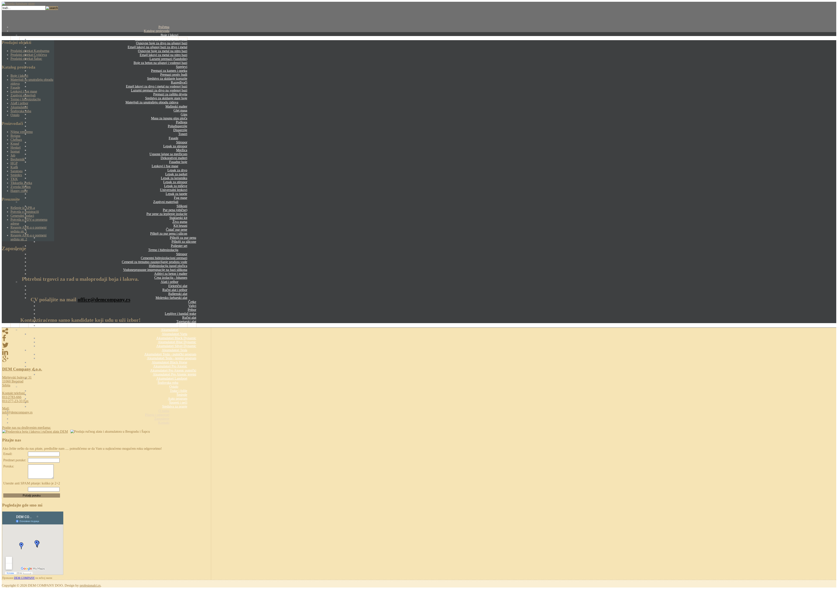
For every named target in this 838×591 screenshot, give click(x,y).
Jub (12, 155)
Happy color (19, 191)
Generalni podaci (22, 215)
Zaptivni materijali (165, 202)
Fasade (173, 138)
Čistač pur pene (176, 229)
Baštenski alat (177, 294)
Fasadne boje (178, 162)
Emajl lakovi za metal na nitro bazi (163, 55)
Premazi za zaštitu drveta (170, 94)
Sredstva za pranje (174, 406)
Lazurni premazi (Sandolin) (168, 59)
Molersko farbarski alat (171, 298)
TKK (14, 179)
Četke (192, 302)
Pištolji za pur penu (183, 238)
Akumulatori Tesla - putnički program (170, 354)
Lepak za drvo (177, 170)
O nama (163, 411)
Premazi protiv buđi (173, 74)
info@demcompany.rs (17, 412)
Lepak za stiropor (175, 146)
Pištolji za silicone (184, 241)
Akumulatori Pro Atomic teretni (174, 374)
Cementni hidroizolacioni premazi (164, 258)
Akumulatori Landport (171, 378)
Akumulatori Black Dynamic (176, 338)
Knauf (14, 143)
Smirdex (16, 175)
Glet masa (180, 110)
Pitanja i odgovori (157, 415)
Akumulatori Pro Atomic (170, 366)
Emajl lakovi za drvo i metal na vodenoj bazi (156, 86)
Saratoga (16, 171)
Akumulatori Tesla (174, 350)
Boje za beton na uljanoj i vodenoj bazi (160, 63)
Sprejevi (181, 67)
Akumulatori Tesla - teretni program (171, 358)
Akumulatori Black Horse (169, 362)
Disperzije (180, 130)
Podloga (181, 122)
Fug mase (180, 198)
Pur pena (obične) (175, 210)
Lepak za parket (176, 174)
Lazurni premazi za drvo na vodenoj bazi (159, 90)
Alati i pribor (169, 282)
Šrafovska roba (168, 382)
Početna (163, 27)
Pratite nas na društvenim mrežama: (26, 427)
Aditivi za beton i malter (170, 274)
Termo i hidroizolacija (163, 250)
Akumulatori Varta (174, 334)
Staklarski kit (178, 218)
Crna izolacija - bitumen (170, 277)
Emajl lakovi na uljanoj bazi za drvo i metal (157, 47)
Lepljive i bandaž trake (180, 313)
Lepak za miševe (175, 186)
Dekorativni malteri (174, 158)
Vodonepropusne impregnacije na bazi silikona (155, 270)
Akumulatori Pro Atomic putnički (173, 370)
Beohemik (17, 159)
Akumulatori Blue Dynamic (177, 342)
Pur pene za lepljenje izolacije (166, 214)
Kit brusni (180, 225)
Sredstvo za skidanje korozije (167, 78)
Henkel (15, 147)
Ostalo (173, 386)
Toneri (182, 134)
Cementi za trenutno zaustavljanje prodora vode (154, 262)
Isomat (15, 151)
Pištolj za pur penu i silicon (168, 233)
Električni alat (177, 286)
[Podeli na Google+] (106, 359)
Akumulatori (169, 330)
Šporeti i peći (178, 402)
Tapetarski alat (186, 321)
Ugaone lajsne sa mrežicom (168, 154)
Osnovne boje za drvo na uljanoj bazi (161, 43)
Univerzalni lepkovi (173, 190)
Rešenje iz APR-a (22, 208)
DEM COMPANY (24, 577)
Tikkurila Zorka (21, 183)
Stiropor (181, 142)
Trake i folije (178, 391)
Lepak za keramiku (174, 178)
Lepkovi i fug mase (165, 166)
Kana (14, 167)
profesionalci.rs (90, 585)
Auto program (177, 398)
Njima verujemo (21, 132)
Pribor (192, 310)
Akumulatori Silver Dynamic (176, 346)
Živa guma (179, 222)
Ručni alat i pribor (174, 290)
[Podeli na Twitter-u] (106, 345)
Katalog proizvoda (156, 31)
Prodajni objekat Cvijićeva (28, 55)
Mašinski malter (176, 106)
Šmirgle (182, 394)
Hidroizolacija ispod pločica (168, 266)
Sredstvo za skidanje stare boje (166, 98)
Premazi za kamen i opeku (169, 70)
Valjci (192, 306)
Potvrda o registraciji (24, 212)
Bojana (15, 136)
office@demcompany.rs (104, 299)
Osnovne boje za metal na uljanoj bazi (161, 39)
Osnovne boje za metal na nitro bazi (162, 51)
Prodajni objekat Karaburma (29, 51)
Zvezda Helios (20, 187)
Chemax (16, 139)
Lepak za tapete (176, 194)
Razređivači (179, 82)
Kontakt (163, 422)
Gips (184, 114)
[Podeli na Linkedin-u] (106, 352)
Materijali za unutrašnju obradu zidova (151, 102)
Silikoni (182, 206)
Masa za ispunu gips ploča (169, 118)
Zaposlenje (161, 418)
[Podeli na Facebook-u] (106, 338)
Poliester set (179, 246)
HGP (14, 163)
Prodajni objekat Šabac (26, 58)
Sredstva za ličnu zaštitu (179, 325)
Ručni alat (189, 317)
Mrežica (181, 150)
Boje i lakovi (169, 35)
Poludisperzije (177, 126)
